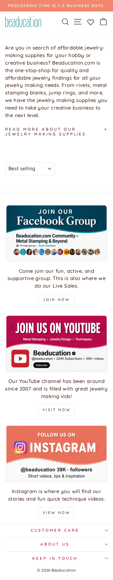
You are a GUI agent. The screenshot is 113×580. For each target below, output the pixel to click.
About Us (55, 544)
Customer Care (55, 530)
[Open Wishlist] (90, 22)
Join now (56, 299)
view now (57, 512)
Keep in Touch (55, 558)
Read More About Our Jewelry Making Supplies (45, 131)
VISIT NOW (56, 409)
